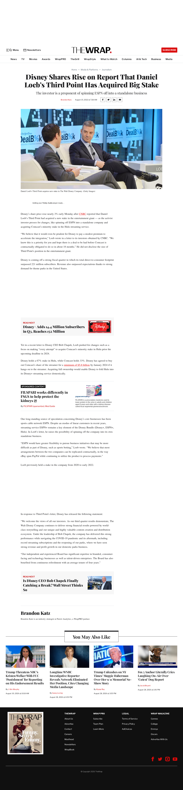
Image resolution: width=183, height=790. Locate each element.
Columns (127, 59)
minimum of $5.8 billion (77, 365)
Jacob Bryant (145, 685)
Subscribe (169, 50)
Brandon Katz (66, 100)
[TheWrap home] (91, 50)
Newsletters (34, 50)
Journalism (107, 69)
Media (169, 59)
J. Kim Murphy (13, 689)
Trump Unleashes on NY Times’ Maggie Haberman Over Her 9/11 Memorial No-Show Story (112, 677)
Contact (68, 729)
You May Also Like (91, 637)
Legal (125, 713)
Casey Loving (57, 693)
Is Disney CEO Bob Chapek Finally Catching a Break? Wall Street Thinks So (53, 585)
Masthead (69, 739)
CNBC (82, 213)
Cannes (154, 718)
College (154, 724)
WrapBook (69, 749)
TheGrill (74, 59)
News (14, 59)
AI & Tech (141, 59)
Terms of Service (130, 718)
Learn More (98, 729)
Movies (33, 59)
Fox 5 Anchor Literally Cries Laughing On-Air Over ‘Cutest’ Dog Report (156, 675)
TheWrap (69, 713)
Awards (46, 59)
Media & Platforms (89, 69)
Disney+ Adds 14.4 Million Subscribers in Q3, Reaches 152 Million (54, 329)
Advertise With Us (159, 739)
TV (23, 59)
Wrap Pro (99, 713)
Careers (68, 734)
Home (74, 69)
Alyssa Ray (100, 689)
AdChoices (127, 729)
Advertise (68, 724)
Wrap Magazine (160, 713)
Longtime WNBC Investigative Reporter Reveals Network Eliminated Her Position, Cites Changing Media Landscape (69, 679)
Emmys (154, 729)
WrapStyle (90, 59)
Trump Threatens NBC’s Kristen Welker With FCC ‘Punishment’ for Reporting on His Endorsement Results (25, 677)
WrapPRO (60, 59)
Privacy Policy (128, 724)
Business (156, 59)
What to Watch (109, 59)
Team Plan (98, 724)
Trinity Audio (47, 203)
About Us (68, 718)
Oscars (154, 734)
